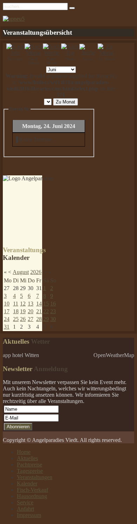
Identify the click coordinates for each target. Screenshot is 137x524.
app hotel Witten (21, 355)
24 (6, 319)
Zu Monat (65, 102)
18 (16, 311)
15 (46, 304)
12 (23, 304)
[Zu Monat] (106, 53)
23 (53, 311)
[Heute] (70, 53)
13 (30, 304)
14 (39, 304)
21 (39, 311)
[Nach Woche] (51, 53)
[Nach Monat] (33, 53)
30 (53, 319)
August (21, 272)
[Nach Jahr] (15, 53)
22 (46, 311)
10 (6, 304)
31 (6, 327)
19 (23, 311)
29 (46, 319)
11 (15, 304)
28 (39, 319)
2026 (35, 272)
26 (23, 319)
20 (30, 311)
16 (53, 304)
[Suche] (88, 52)
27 (30, 319)
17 (6, 311)
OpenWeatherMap (113, 355)
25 (16, 319)
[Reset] (72, 8)
